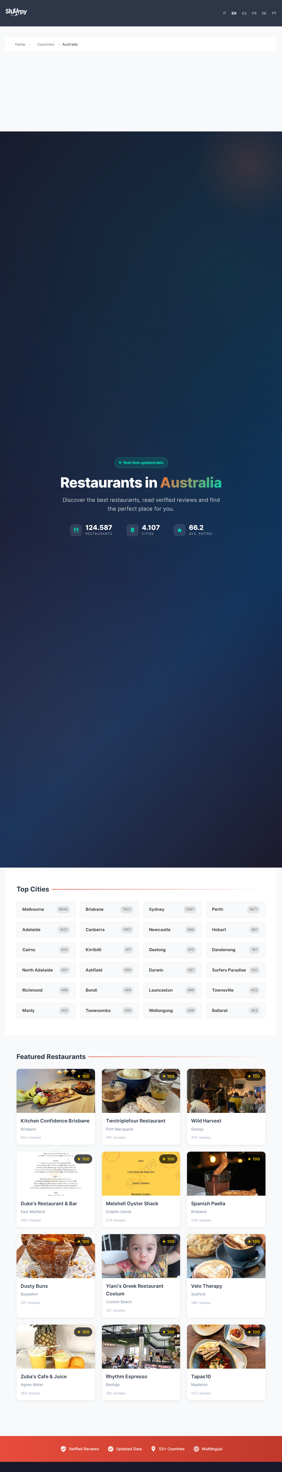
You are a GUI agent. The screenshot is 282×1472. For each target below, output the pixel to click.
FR (254, 13)
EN (234, 13)
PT (274, 13)
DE (264, 13)
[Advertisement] (141, 92)
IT (224, 13)
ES (244, 13)
